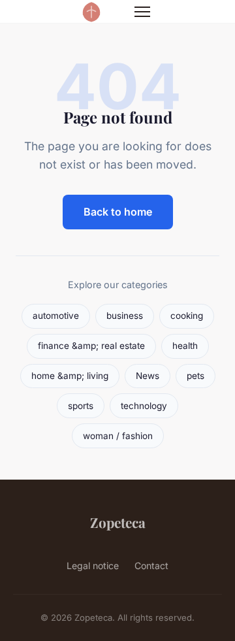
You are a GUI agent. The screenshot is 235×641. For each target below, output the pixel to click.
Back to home (118, 211)
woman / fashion (118, 436)
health (185, 345)
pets (195, 375)
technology (144, 406)
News (147, 375)
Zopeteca (118, 522)
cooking (186, 315)
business (124, 315)
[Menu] (142, 11)
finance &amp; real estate (91, 345)
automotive (56, 315)
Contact (151, 565)
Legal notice (93, 565)
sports (80, 406)
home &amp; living (69, 375)
